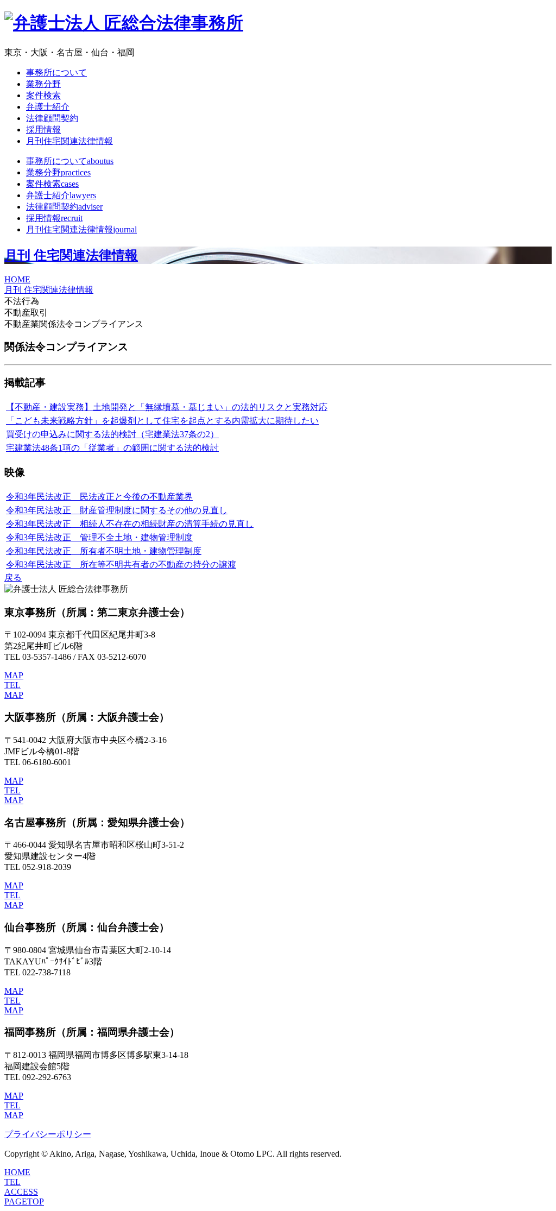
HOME (17, 279)
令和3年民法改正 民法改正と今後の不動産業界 (99, 496)
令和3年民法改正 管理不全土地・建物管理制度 (99, 537)
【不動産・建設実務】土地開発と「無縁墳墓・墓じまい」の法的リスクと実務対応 (166, 407)
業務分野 (43, 84)
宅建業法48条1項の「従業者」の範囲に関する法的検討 (112, 447)
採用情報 (43, 129)
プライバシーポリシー (47, 1134)
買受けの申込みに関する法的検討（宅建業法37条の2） (112, 434)
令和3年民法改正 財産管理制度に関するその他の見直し (117, 510)
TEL (12, 685)
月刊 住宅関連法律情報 (71, 255)
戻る (13, 577)
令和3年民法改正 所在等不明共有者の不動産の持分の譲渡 (121, 564)
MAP (13, 675)
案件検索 (43, 95)
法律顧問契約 (52, 118)
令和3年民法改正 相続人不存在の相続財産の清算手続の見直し (130, 523)
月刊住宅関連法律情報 (69, 141)
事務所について (56, 72)
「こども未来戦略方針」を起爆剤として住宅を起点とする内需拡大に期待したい (162, 420)
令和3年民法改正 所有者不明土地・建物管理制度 (103, 551)
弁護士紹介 (48, 106)
